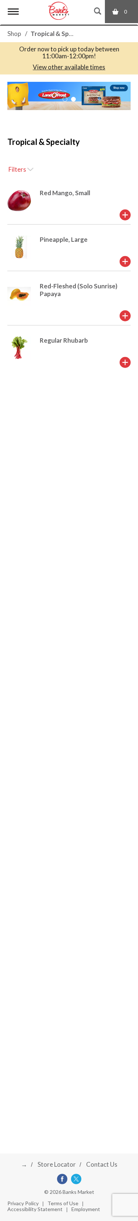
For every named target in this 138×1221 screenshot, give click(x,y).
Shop (14, 33)
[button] (65, 99)
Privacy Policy (23, 1203)
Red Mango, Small (65, 193)
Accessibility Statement (35, 1209)
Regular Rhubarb (64, 340)
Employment (85, 1209)
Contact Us (101, 1164)
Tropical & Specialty (59, 33)
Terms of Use (62, 1203)
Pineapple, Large (64, 239)
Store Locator (57, 1164)
